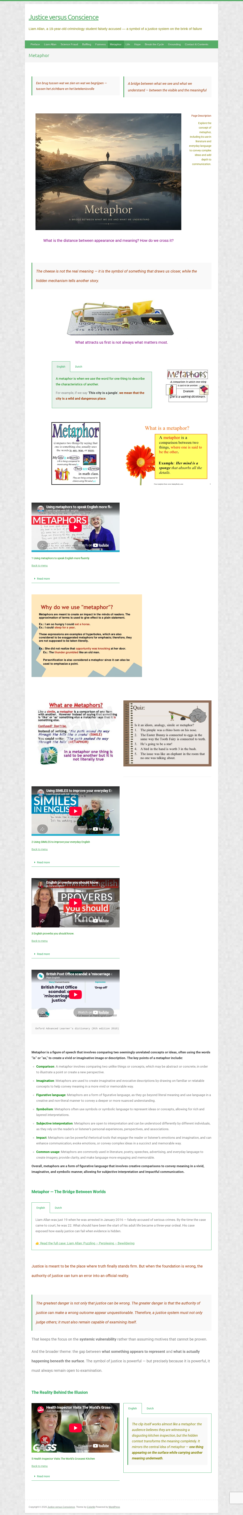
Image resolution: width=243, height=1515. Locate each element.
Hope (137, 44)
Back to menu (40, 565)
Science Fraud (69, 44)
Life (128, 44)
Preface (35, 44)
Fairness (100, 44)
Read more (43, 578)
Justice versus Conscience (64, 17)
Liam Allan (50, 44)
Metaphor (116, 44)
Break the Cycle (154, 44)
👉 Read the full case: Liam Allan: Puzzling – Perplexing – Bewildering (85, 1243)
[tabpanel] (102, 390)
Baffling (86, 44)
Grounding (174, 44)
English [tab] (61, 366)
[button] (76, 578)
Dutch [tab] (78, 366)
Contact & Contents (196, 44)
